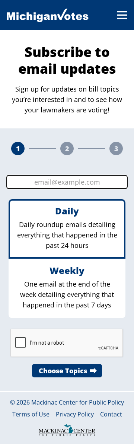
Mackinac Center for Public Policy (77, 402)
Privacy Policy (75, 415)
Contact (111, 415)
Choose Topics (63, 370)
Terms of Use (31, 415)
